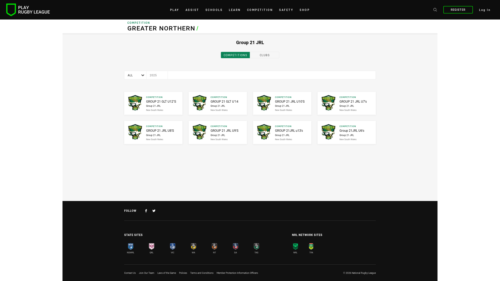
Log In (485, 10)
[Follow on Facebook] (146, 210)
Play (174, 10)
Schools (214, 10)
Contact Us (130, 272)
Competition (260, 10)
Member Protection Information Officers (237, 272)
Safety (286, 10)
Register (458, 10)
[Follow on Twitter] (153, 210)
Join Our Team (146, 272)
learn (235, 10)
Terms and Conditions (201, 272)
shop (305, 10)
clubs (265, 55)
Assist (192, 10)
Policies (183, 272)
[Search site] (435, 10)
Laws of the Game (166, 272)
